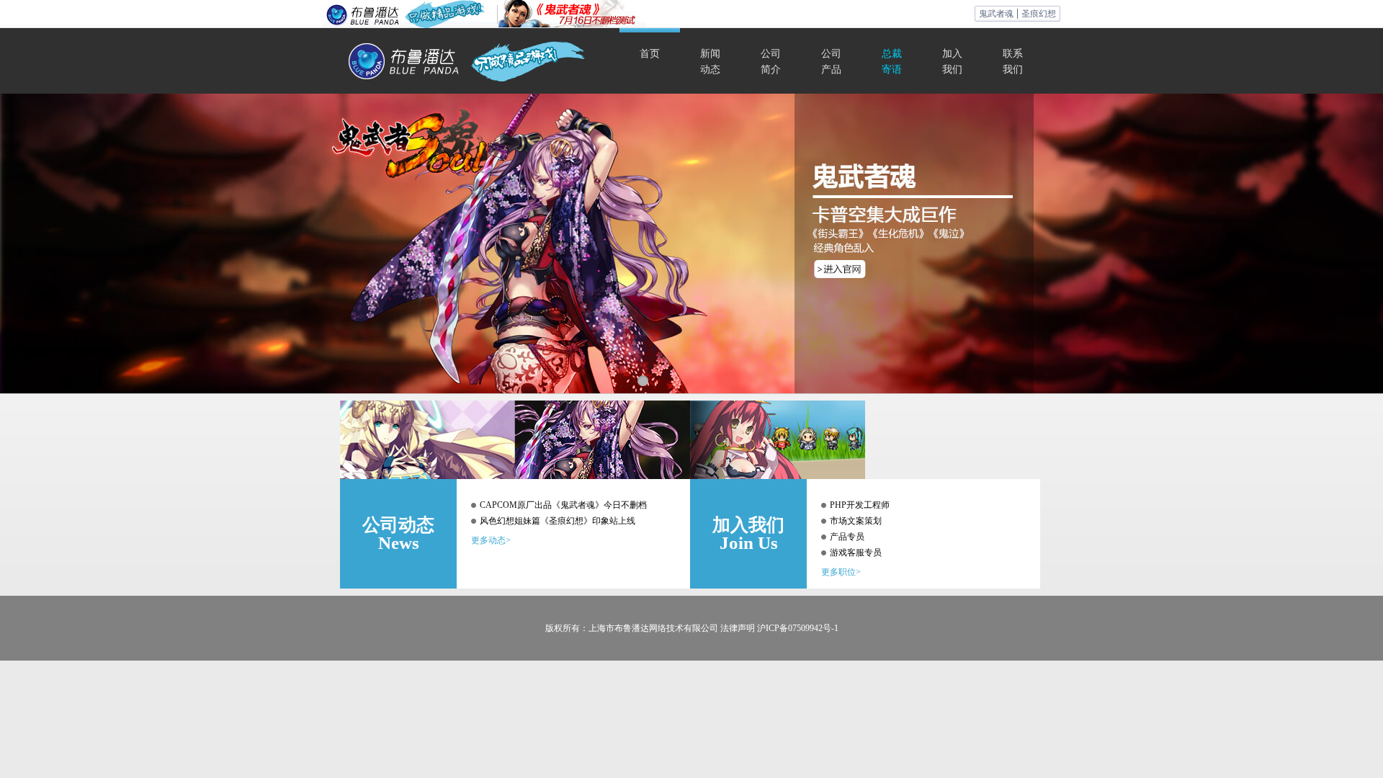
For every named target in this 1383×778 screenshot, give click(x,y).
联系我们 (1013, 61)
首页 (650, 53)
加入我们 (952, 61)
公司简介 (771, 61)
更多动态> (491, 540)
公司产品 (831, 61)
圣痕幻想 (1038, 14)
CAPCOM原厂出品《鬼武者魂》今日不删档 (563, 505)
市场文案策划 (856, 521)
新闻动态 (710, 61)
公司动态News (398, 534)
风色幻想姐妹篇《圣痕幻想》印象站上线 (557, 521)
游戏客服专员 (856, 552)
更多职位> (841, 572)
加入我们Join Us (748, 534)
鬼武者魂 (996, 14)
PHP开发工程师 (860, 505)
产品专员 (847, 537)
